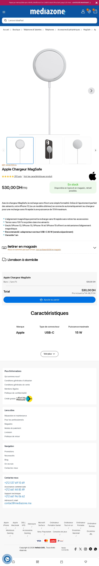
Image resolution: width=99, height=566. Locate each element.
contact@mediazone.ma (18, 503)
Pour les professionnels (14, 420)
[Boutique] (37, 562)
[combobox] (49, 21)
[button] (49, 354)
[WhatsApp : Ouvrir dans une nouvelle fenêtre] (95, 549)
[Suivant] (91, 90)
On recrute (9, 464)
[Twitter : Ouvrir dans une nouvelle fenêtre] (80, 549)
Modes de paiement (13, 428)
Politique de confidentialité (16, 393)
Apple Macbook (15, 524)
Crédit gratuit (10, 398)
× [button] (96, 3)
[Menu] (4, 11)
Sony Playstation (44, 531)
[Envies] (85, 562)
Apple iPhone (6, 524)
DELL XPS (23, 524)
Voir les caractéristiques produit (38, 176)
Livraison (8, 432)
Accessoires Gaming (27, 531)
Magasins (8, 424)
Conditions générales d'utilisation (18, 380)
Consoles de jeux (60, 531)
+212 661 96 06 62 (15, 496)
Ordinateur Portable (80, 524)
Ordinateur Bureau (91, 524)
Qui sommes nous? (12, 376)
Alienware (32, 524)
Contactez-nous (11, 468)
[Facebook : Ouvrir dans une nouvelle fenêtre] (75, 549)
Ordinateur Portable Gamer (54, 524)
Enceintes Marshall (76, 531)
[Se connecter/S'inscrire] (83, 11)
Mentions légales (12, 389)
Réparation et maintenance (16, 415)
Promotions (9, 451)
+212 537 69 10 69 (15, 483)
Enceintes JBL (91, 532)
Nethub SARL (40, 548)
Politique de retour (12, 436)
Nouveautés (9, 455)
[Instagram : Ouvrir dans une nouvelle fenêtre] (85, 549)
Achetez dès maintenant (80, 2)
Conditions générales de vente (17, 384)
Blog (6, 459)
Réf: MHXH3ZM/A (9, 165)
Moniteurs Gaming (10, 531)
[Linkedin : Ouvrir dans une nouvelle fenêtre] (90, 549)
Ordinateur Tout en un (68, 524)
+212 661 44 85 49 (15, 489)
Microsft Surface (41, 524)
